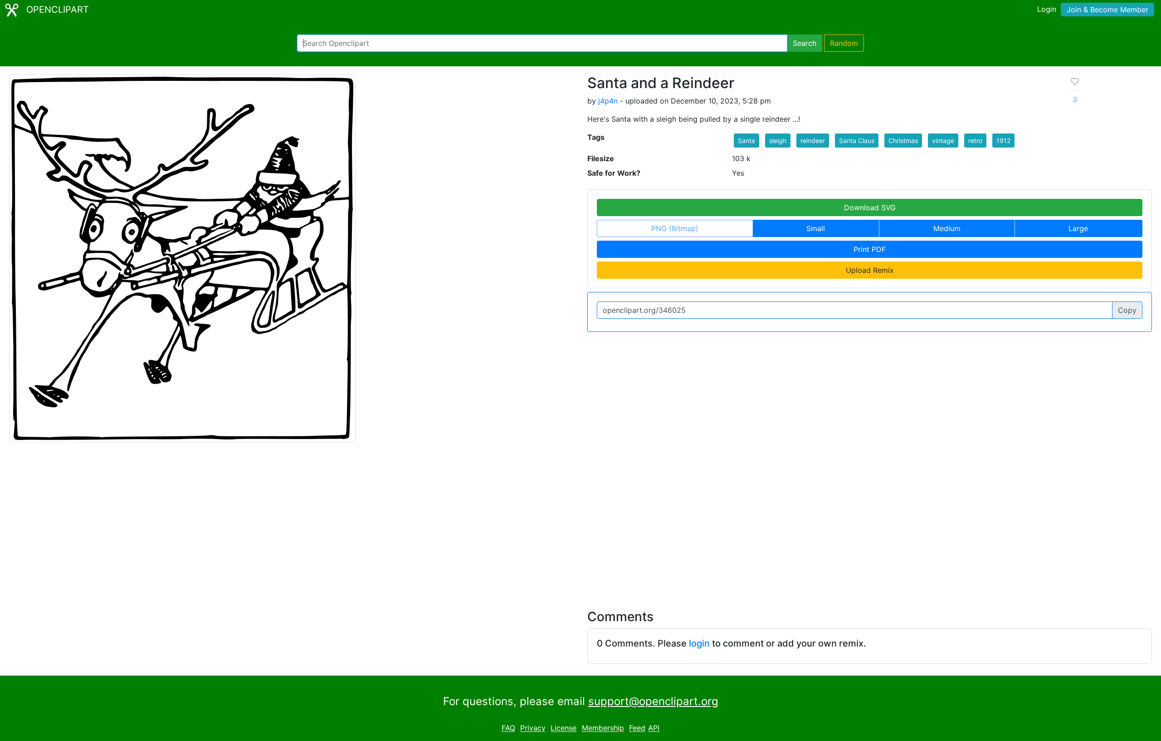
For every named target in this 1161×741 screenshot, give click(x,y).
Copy (1127, 310)
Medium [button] (947, 228)
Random (844, 43)
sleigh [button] (777, 140)
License (563, 728)
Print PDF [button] (870, 249)
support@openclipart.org (653, 701)
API (653, 728)
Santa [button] (746, 140)
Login (1046, 9)
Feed (637, 728)
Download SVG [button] (870, 207)
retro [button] (975, 140)
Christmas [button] (903, 140)
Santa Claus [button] (856, 140)
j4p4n (608, 100)
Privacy (533, 728)
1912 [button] (1003, 140)
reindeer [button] (812, 140)
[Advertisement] (580, 520)
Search (804, 43)
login (699, 643)
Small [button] (815, 228)
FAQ (508, 728)
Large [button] (1078, 228)
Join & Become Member (1107, 9)
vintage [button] (943, 140)
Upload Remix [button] (870, 270)
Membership (603, 728)
